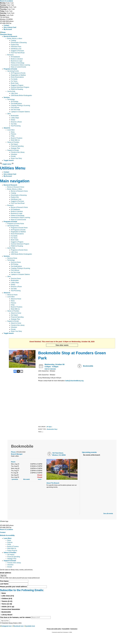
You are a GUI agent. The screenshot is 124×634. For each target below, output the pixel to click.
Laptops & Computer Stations (20, 111)
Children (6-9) (7, 598)
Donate (13, 156)
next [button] (39, 479)
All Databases (15, 57)
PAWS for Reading (17, 89)
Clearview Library (6, 34)
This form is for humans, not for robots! (15, 617)
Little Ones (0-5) (8, 596)
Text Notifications (16, 103)
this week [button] (26, 479)
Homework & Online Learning (20, 65)
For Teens (14, 81)
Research (10, 55)
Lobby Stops (15, 118)
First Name (4, 581)
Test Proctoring (16, 126)
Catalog (13, 40)
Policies (13, 134)
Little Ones (14, 93)
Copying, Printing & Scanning (20, 105)
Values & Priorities (13, 142)
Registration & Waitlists (18, 75)
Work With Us (15, 140)
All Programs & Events (18, 73)
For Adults (14, 79)
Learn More (11, 130)
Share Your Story (16, 158)
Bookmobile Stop (52, 429)
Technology (11, 99)
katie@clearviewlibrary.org (74, 380)
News (13, 132)
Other (9, 113)
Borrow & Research (10, 36)
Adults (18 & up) (8, 607)
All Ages (49, 426)
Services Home (12, 258)
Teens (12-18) (7, 604)
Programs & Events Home (15, 223)
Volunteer (14, 154)
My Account (8, 29)
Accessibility (65, 628)
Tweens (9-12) (7, 601)
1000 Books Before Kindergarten (21, 95)
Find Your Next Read (17, 52)
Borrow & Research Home (15, 187)
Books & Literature (17, 59)
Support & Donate (13, 150)
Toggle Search (9, 160)
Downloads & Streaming (19, 42)
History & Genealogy (17, 63)
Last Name (4, 584)
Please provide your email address (13, 587)
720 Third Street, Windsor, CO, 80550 (59, 454)
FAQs (13, 136)
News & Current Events (18, 67)
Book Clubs (14, 83)
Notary (13, 120)
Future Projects (12, 550)
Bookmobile (15, 115)
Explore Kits (15, 44)
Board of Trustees (16, 138)
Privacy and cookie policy (54, 628)
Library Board (7, 615)
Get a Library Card (10, 27)
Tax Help (14, 124)
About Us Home (12, 294)
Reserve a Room (16, 122)
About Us (7, 128)
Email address (5, 573)
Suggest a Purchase (17, 50)
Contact (6, 25)
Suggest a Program (17, 85)
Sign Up (3, 575)
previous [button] (15, 479)
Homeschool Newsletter (11, 609)
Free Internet (15, 107)
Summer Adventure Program (20, 87)
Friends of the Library (18, 152)
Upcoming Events (13, 71)
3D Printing (14, 101)
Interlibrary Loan (16, 48)
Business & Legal (16, 61)
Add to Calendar (50, 369)
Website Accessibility (7, 535)
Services (7, 97)
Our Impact (14, 144)
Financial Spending (17, 146)
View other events (62, 345)
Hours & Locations (6, 1)
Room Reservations (17, 77)
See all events (108, 513)
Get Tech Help (15, 109)
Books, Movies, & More (14, 38)
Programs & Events (10, 69)
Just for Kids (11, 91)
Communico (73, 628)
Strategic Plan (15, 148)
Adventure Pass (16, 46)
